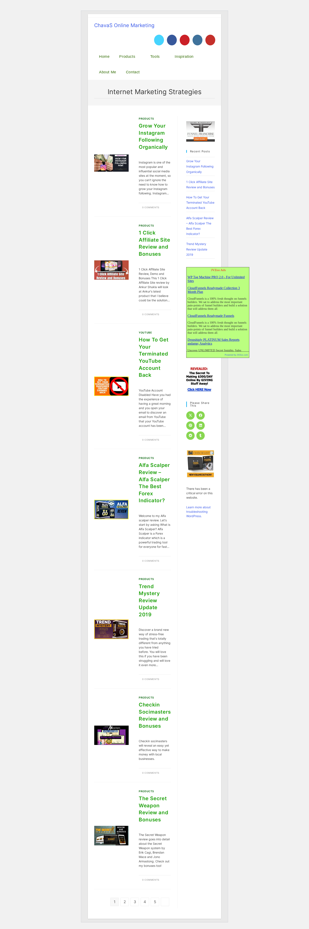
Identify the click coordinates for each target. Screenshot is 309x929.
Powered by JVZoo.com (236, 355)
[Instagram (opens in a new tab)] (197, 40)
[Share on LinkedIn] (200, 425)
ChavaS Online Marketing (124, 25)
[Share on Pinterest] (190, 425)
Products (146, 118)
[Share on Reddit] (190, 435)
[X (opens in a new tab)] (159, 40)
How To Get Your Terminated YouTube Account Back (200, 202)
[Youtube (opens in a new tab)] (210, 40)
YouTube (145, 332)
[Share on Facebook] (200, 415)
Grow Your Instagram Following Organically (200, 166)
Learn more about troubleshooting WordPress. (198, 511)
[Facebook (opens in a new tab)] (172, 40)
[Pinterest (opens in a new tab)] (185, 40)
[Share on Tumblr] (200, 435)
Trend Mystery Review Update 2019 (149, 600)
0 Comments (150, 207)
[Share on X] (190, 415)
